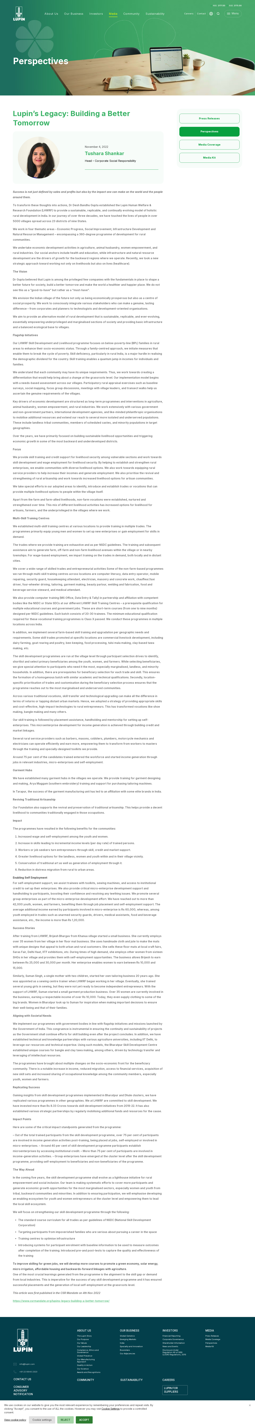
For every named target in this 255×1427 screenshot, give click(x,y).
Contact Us (22, 1379)
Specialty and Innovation (131, 1346)
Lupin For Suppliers (171, 1389)
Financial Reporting (171, 1336)
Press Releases (209, 118)
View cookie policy (15, 1419)
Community (131, 13)
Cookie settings (42, 1419)
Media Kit (209, 157)
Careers (188, 13)
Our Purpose (83, 1339)
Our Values (82, 1343)
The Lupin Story (84, 1336)
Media (113, 13)
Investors (96, 13)
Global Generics (127, 1336)
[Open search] (218, 13)
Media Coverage (209, 144)
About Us (51, 13)
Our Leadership (84, 1346)
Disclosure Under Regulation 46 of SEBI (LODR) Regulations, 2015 (174, 1352)
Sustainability (155, 13)
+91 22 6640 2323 (28, 1372)
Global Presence (84, 1356)
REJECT (65, 1419)
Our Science (82, 1369)
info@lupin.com (27, 1364)
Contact (201, 13)
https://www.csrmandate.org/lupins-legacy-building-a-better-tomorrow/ (61, 1301)
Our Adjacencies (127, 1353)
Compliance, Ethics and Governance (88, 1351)
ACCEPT (84, 1419)
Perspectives (209, 131)
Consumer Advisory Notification (23, 1390)
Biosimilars (125, 1350)
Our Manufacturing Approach (86, 1360)
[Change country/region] (211, 13)
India (122, 1343)
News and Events (170, 1346)
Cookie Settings (110, 1408)
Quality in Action (84, 1365)
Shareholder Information (174, 1343)
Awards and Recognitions (88, 1372)
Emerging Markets (128, 1339)
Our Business (73, 13)
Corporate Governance (173, 1339)
